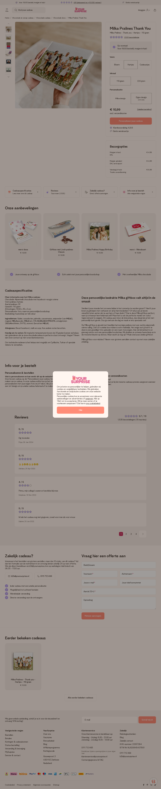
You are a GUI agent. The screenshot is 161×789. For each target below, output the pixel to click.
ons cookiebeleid (93, 403)
